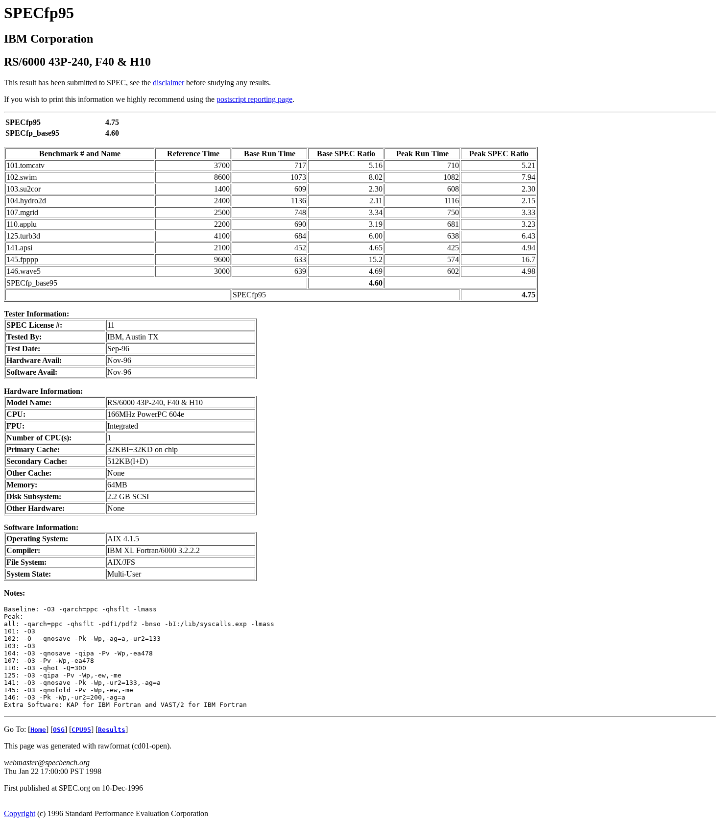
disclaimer (168, 82)
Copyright (19, 813)
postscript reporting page (254, 99)
